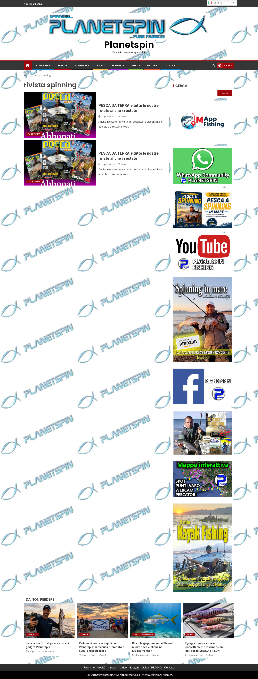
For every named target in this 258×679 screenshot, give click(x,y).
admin (124, 116)
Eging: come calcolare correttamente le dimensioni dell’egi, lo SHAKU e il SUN (204, 647)
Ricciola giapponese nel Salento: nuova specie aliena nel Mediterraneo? (153, 647)
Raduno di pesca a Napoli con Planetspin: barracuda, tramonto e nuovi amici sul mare (101, 647)
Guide (136, 65)
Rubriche (42, 65)
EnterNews (147, 674)
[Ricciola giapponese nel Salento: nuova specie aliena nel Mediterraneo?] (155, 620)
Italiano (217, 2)
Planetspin (129, 44)
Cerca (181, 85)
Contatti (170, 65)
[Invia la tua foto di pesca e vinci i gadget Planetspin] (49, 620)
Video (101, 65)
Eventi (84, 634)
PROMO (152, 65)
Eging (190, 634)
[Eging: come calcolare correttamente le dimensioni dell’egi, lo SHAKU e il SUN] (208, 620)
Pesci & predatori (143, 634)
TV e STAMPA (34, 134)
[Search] (213, 65)
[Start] (28, 65)
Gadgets (118, 65)
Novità (63, 65)
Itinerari (81, 65)
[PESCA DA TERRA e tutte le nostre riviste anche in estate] (60, 115)
